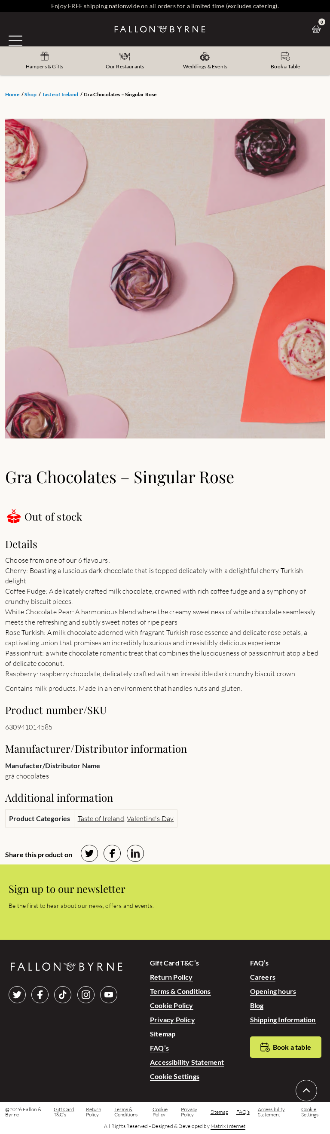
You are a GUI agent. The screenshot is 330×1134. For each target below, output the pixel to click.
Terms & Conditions (180, 991)
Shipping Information (283, 1019)
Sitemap (162, 1034)
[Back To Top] (306, 1090)
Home (12, 94)
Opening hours (273, 991)
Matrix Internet (228, 1126)
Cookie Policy (171, 1005)
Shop (30, 94)
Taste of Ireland (60, 94)
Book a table (292, 1047)
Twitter (17, 994)
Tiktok (62, 994)
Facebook (40, 994)
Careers (262, 977)
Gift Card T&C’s (174, 963)
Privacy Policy (172, 1019)
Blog (257, 1005)
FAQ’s (159, 1048)
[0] (318, 29)
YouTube (108, 994)
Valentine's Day (150, 818)
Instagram (86, 994)
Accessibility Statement (187, 1062)
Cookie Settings (174, 1076)
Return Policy (171, 977)
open (15, 40)
